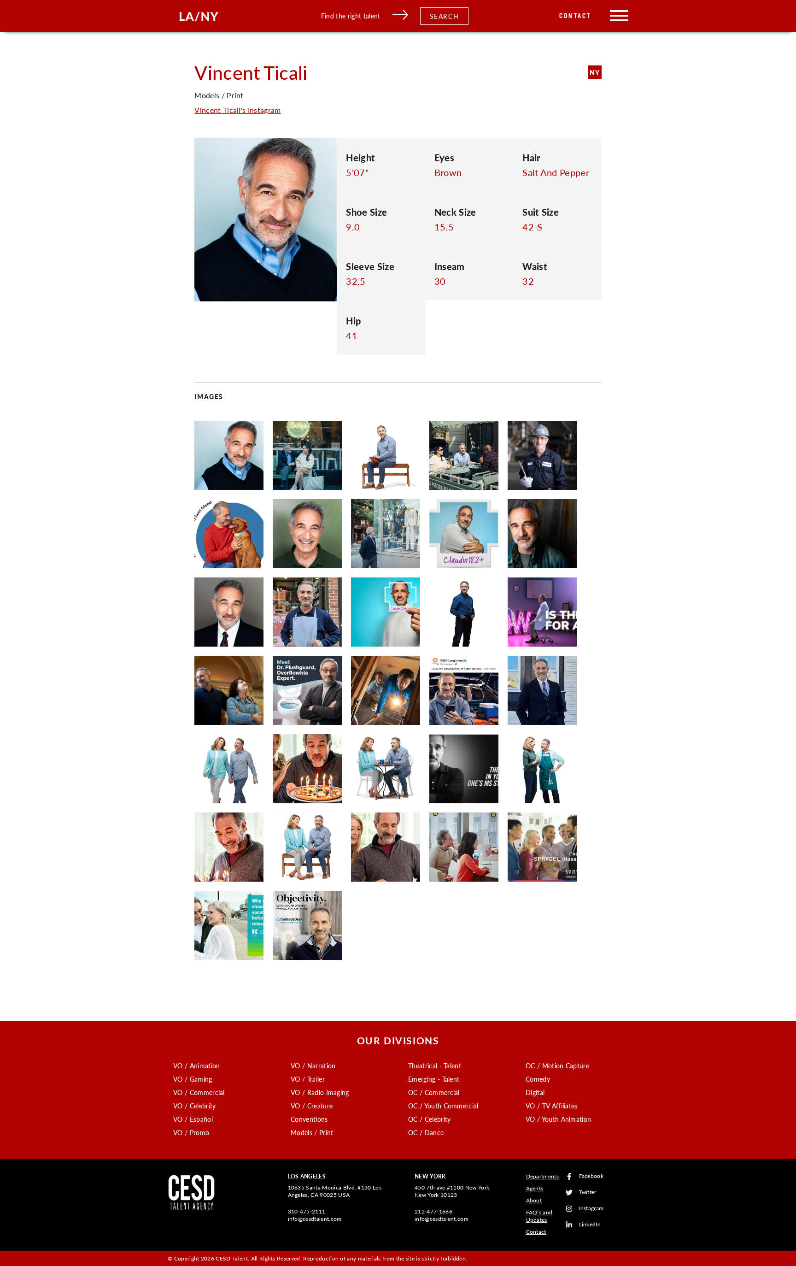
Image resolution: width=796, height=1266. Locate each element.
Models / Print (312, 1132)
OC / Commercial (434, 1092)
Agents (535, 1188)
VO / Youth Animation (558, 1119)
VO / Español (193, 1119)
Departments (542, 1176)
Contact (575, 16)
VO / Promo (191, 1132)
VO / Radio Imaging (320, 1092)
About (534, 1200)
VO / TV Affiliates (552, 1105)
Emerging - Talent (433, 1078)
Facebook (591, 1176)
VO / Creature (312, 1105)
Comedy (538, 1078)
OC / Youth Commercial (443, 1105)
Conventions (309, 1119)
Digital (535, 1092)
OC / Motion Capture (557, 1065)
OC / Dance (426, 1132)
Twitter (588, 1192)
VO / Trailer (308, 1078)
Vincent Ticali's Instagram (237, 110)
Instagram (591, 1208)
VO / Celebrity (194, 1105)
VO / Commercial (199, 1092)
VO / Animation (196, 1065)
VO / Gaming (192, 1078)
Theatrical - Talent (434, 1065)
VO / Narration (313, 1065)
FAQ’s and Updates (539, 1216)
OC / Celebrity (429, 1119)
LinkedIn (590, 1224)
